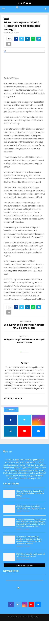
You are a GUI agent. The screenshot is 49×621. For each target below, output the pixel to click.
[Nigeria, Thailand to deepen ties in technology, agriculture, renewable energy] (9, 494)
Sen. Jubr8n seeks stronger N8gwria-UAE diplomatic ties (24, 326)
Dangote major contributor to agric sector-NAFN (24, 341)
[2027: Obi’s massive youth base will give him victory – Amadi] (9, 557)
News (6, 18)
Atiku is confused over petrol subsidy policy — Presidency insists (30, 507)
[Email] (38, 604)
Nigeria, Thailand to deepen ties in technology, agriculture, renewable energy (30, 493)
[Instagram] (24, 604)
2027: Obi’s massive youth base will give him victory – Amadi (30, 555)
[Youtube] (31, 604)
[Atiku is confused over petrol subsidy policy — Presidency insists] (9, 509)
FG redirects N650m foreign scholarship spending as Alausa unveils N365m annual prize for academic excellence (29, 540)
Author (25, 363)
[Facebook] (11, 604)
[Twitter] (17, 604)
